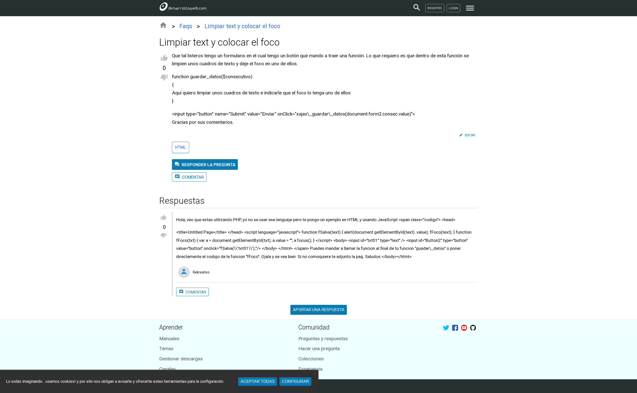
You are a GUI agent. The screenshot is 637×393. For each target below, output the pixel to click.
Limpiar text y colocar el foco (242, 26)
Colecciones (311, 359)
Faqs (185, 26)
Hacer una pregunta (319, 348)
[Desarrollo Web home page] (183, 7)
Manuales (169, 338)
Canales (167, 369)
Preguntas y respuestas (323, 338)
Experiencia (310, 369)
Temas (166, 348)
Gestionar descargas (181, 359)
